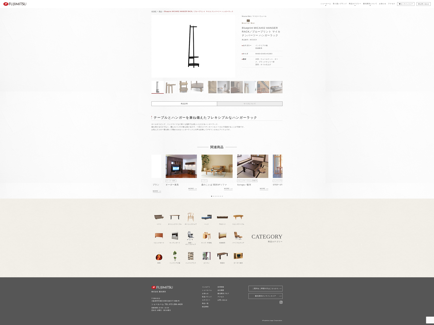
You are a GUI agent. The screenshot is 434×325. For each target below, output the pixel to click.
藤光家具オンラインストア (265, 296)
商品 (160, 11)
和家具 (254, 180)
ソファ (204, 180)
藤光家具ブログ (223, 293)
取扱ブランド (207, 297)
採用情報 (221, 287)
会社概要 (221, 290)
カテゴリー (206, 300)
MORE (155, 191)
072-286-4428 (176, 304)
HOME (154, 11)
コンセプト (206, 287)
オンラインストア (407, 4)
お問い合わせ (424, 4)
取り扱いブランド (340, 4)
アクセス (391, 4)
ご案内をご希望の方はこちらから (265, 288)
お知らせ (382, 4)
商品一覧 (205, 303)
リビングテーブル (244, 180)
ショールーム (207, 290)
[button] (232, 46)
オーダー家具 (170, 180)
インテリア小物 (279, 180)
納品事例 (205, 307)
